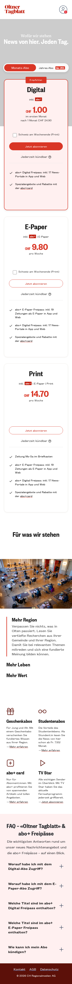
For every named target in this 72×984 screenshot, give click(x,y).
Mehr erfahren (18, 746)
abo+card (26, 188)
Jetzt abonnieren (52, 802)
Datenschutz (49, 969)
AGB (32, 969)
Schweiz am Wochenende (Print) (38, 134)
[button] (36, 637)
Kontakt (19, 969)
